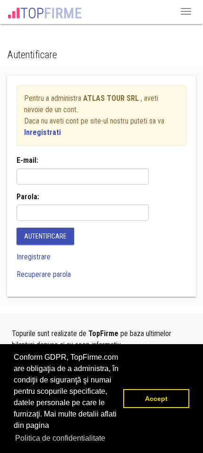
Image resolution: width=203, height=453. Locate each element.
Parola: (28, 196)
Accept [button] (156, 398)
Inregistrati (42, 132)
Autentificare (45, 236)
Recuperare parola (44, 274)
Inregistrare (34, 256)
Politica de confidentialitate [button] (60, 438)
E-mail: (27, 160)
